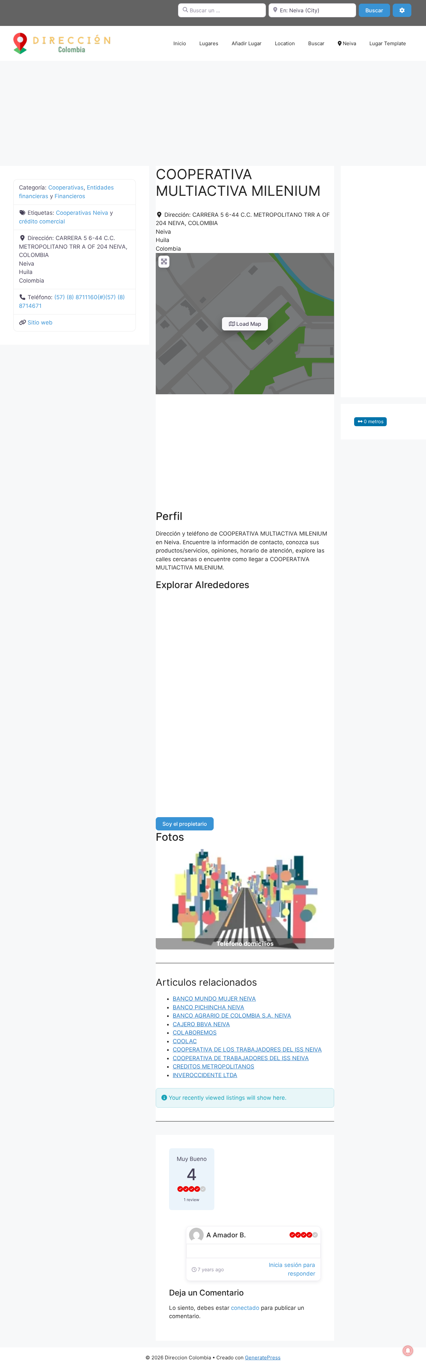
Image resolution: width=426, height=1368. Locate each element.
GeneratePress (263, 1357)
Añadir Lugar (247, 43)
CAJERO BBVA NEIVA (201, 1024)
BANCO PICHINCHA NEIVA (208, 1007)
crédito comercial (42, 221)
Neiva (348, 43)
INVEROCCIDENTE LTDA (205, 1075)
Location (285, 43)
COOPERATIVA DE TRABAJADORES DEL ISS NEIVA (241, 1058)
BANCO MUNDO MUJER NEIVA (214, 998)
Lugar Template (387, 43)
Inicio (179, 43)
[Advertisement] (213, 110)
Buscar (377, 10)
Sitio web (40, 322)
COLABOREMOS (195, 1032)
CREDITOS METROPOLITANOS (213, 1066)
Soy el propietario (184, 823)
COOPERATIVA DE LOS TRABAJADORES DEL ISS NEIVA (247, 1049)
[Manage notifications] (408, 1350)
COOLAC (185, 1041)
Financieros (70, 196)
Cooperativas (66, 187)
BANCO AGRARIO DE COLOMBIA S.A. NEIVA (232, 1015)
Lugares (208, 43)
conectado (245, 1308)
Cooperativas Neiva (82, 212)
